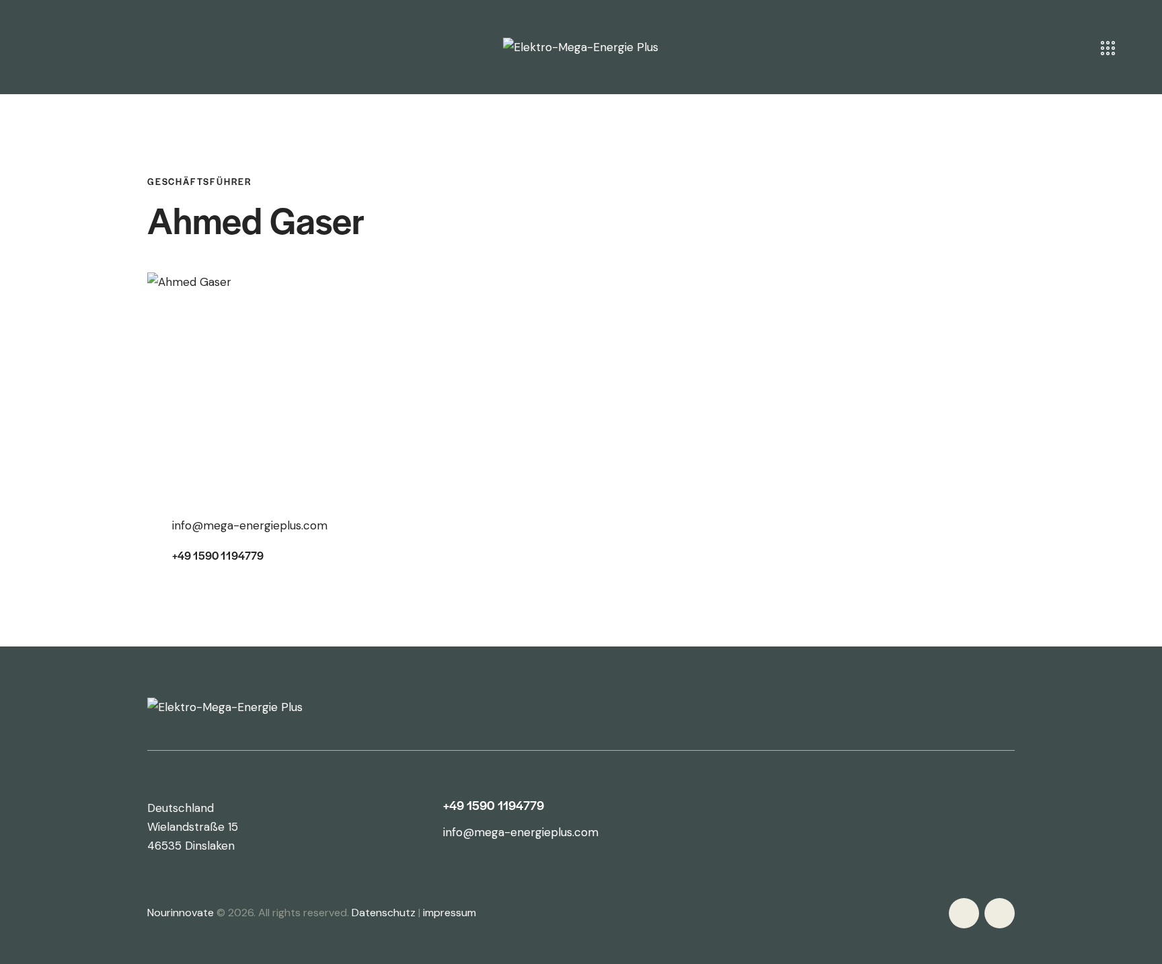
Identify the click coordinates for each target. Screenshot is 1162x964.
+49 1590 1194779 (218, 555)
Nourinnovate (180, 912)
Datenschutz (384, 912)
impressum (449, 912)
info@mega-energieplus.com (249, 525)
